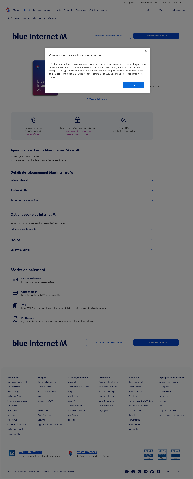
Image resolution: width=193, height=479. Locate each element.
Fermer (133, 85)
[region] (97, 70)
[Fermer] (146, 51)
